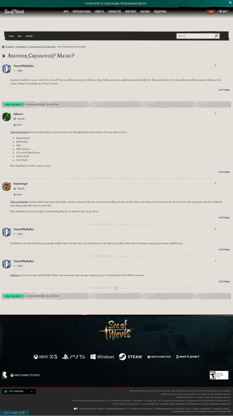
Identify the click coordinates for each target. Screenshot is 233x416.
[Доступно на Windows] (102, 357)
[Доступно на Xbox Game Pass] (159, 357)
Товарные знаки (221, 408)
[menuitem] (66, 12)
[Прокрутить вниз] (19, 412)
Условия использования (140, 408)
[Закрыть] (230, 2)
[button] (19, 391)
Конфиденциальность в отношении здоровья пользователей (201, 411)
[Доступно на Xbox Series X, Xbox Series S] (45, 357)
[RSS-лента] (3, 47)
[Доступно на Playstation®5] (74, 357)
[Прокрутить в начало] (6, 412)
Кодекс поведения (201, 408)
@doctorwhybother (19, 132)
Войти (225, 12)
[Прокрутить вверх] (9, 412)
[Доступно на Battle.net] (188, 357)
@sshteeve (15, 275)
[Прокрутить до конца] (23, 412)
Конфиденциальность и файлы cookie (172, 408)
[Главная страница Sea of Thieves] (14, 12)
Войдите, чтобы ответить (13, 105)
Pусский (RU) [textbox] (16, 391)
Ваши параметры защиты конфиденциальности (102, 408)
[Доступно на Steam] (131, 357)
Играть (211, 12)
